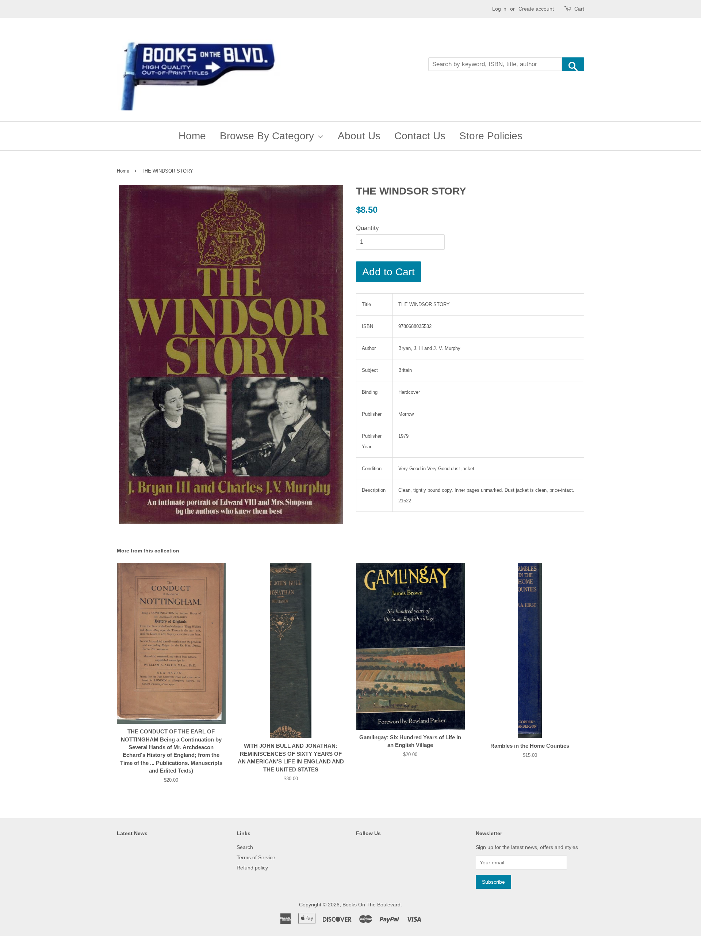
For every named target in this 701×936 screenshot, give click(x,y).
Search (245, 847)
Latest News (132, 833)
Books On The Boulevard (371, 904)
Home (192, 135)
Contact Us (419, 135)
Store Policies (490, 135)
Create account (536, 9)
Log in (499, 9)
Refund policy (252, 868)
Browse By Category (268, 135)
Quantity (367, 227)
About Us (359, 135)
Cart (579, 9)
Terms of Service (256, 857)
